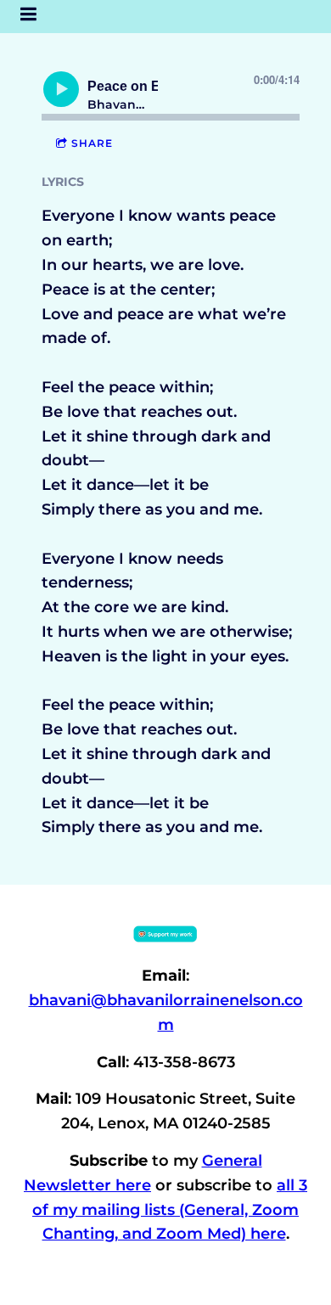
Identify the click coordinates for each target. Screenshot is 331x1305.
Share (92, 143)
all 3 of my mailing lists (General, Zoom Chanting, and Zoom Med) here (169, 1210)
